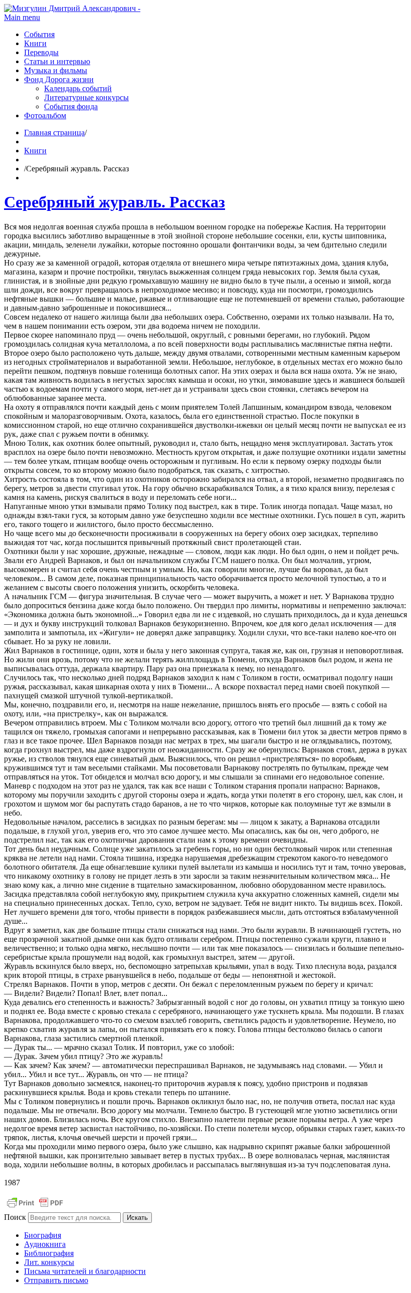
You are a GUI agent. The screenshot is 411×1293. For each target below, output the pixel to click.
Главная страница (54, 132)
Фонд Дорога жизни (59, 79)
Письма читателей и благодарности (85, 1271)
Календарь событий (78, 88)
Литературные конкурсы (86, 97)
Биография (42, 1235)
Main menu (22, 17)
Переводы (41, 52)
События (39, 34)
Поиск (15, 1217)
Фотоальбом (45, 115)
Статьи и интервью (57, 61)
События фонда (71, 106)
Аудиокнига (45, 1244)
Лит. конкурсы (49, 1262)
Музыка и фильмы (55, 70)
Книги (35, 43)
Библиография (49, 1253)
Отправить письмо (56, 1280)
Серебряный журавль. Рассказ (114, 202)
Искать (137, 1217)
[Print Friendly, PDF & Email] (35, 1207)
